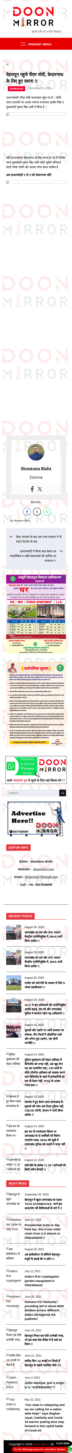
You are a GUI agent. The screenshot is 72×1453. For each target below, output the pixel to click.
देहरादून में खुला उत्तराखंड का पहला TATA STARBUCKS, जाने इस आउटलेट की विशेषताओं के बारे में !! (43, 1204)
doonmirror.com (43, 869)
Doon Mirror (41, 1444)
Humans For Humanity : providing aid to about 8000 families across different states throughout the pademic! (44, 1310)
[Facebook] (32, 489)
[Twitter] (40, 489)
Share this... (36, 502)
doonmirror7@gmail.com (41, 877)
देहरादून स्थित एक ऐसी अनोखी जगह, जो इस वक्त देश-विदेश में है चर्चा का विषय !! (44, 1340)
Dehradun (16, 88)
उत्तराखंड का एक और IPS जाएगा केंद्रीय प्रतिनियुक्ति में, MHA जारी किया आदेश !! (43, 937)
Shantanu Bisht (22, 520)
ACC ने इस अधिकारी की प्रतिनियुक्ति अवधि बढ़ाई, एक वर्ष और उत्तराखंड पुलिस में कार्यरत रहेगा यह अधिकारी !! (45, 1009)
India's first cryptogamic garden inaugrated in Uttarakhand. (42, 1281)
